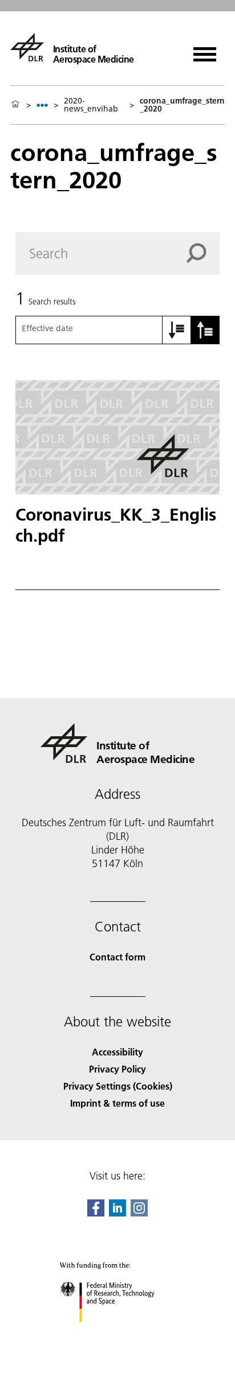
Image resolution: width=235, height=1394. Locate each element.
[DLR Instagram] (139, 1212)
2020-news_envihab (91, 105)
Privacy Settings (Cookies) (117, 1086)
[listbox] (42, 105)
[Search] (203, 253)
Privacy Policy (117, 1069)
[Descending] (205, 330)
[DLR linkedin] (117, 1212)
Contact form (117, 957)
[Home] (15, 104)
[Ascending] (177, 330)
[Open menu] (205, 50)
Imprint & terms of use (117, 1103)
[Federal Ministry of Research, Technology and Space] (118, 1333)
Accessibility (117, 1052)
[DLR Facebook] (95, 1212)
